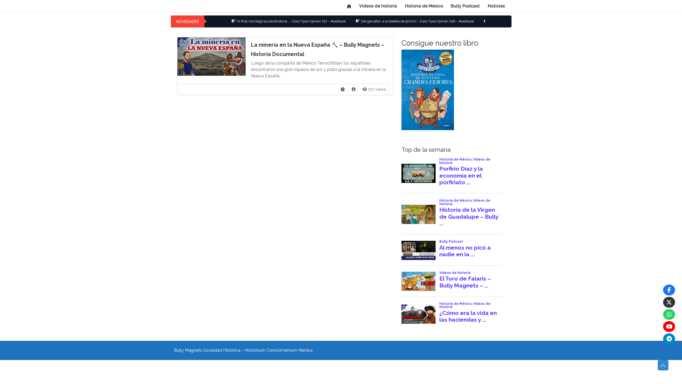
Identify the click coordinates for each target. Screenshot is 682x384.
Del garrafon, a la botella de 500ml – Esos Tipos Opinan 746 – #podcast (400, 21)
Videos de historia (378, 6)
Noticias (496, 6)
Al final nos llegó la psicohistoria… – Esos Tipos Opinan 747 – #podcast (274, 21)
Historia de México (424, 6)
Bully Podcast (465, 6)
